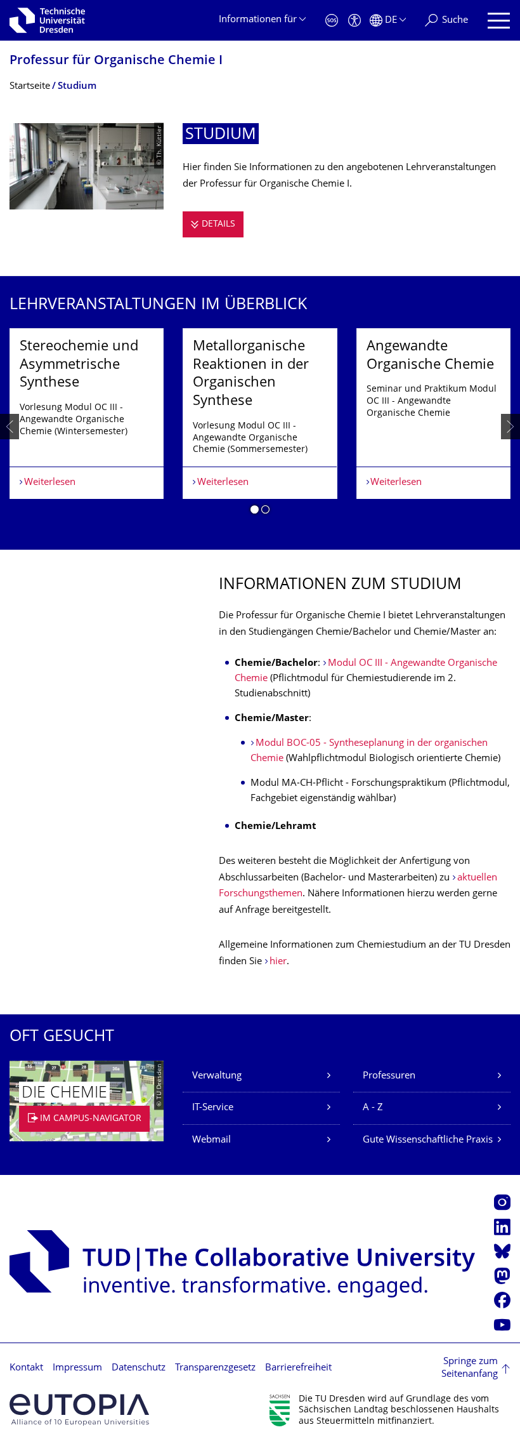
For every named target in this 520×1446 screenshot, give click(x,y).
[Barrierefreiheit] (354, 21)
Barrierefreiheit (298, 1368)
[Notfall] (332, 21)
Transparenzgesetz (215, 1368)
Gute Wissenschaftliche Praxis (428, 1140)
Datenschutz (139, 1368)
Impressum (77, 1368)
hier (278, 962)
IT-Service (212, 1108)
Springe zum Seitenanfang (469, 1368)
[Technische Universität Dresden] (47, 20)
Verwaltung (217, 1076)
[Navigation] (498, 21)
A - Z (373, 1108)
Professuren (389, 1076)
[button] (254, 512)
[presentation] (9, 426)
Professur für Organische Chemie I (116, 61)
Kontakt (26, 1368)
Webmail (211, 1140)
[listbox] (260, 426)
